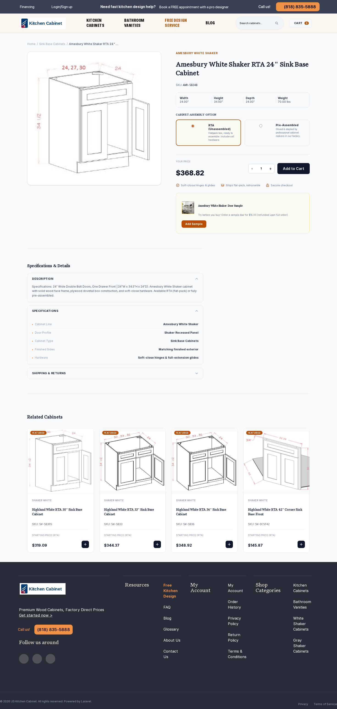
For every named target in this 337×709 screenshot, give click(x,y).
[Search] (277, 23)
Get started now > (35, 615)
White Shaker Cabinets (301, 623)
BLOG (210, 23)
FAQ (167, 607)
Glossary (171, 629)
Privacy (303, 704)
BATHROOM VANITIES (134, 23)
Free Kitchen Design (170, 590)
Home (31, 44)
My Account (235, 588)
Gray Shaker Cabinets (301, 646)
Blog (167, 618)
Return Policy (234, 637)
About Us (171, 640)
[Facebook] (24, 659)
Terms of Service (325, 704)
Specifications (45, 311)
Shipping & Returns (49, 373)
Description (43, 278)
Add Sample (194, 224)
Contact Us (170, 654)
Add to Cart (293, 168)
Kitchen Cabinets (301, 588)
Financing (27, 7)
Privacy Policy (234, 621)
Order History (234, 604)
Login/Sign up (62, 7)
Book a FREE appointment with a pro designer (194, 7)
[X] (50, 659)
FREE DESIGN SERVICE (176, 23)
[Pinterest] (37, 659)
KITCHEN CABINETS (95, 23)
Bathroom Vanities (302, 604)
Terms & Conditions (237, 654)
